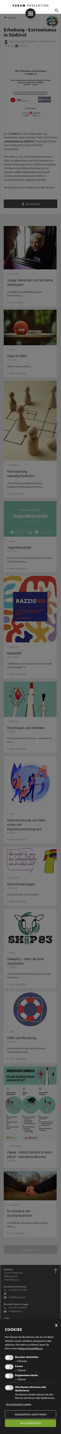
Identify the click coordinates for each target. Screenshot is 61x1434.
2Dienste (21, 1360)
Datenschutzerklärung (31, 1348)
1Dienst (20, 1370)
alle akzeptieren (30, 1423)
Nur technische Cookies (18, 1404)
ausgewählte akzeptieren (31, 1414)
